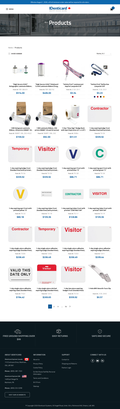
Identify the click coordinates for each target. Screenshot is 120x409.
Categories (59, 29)
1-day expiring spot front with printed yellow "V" (20, 209)
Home (10, 48)
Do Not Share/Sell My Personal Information (44, 372)
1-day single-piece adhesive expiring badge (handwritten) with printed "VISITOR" (73, 249)
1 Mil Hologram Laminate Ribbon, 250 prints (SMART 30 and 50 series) (20, 129)
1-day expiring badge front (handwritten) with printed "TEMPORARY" (20, 169)
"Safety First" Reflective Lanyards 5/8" (99, 85)
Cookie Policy (38, 367)
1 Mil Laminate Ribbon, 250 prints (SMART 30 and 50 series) (47, 129)
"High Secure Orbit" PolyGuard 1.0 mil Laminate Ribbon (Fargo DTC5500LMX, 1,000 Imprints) (47, 85)
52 (66, 306)
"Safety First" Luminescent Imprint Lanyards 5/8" (73, 85)
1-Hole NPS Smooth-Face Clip (100, 288)
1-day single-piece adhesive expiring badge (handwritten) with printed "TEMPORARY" (47, 249)
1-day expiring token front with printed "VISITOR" (100, 209)
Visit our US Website (17, 394)
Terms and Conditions (41, 378)
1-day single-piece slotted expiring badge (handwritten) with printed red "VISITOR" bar (46, 289)
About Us (36, 359)
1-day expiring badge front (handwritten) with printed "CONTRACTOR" (100, 129)
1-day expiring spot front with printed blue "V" (73, 169)
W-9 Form (36, 382)
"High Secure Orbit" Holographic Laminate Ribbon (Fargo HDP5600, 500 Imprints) (20, 85)
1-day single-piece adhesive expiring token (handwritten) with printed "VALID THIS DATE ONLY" (20, 289)
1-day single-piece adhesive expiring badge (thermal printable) (99, 249)
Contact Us (65, 359)
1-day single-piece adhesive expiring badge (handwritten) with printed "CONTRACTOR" (20, 249)
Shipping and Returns (69, 363)
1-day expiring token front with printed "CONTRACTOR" (73, 209)
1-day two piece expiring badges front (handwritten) (73, 289)
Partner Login (66, 367)
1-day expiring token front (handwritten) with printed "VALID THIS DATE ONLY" (47, 209)
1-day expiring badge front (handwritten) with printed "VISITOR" (47, 169)
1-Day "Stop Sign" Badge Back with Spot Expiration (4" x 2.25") (73, 129)
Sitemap (36, 386)
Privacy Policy (38, 363)
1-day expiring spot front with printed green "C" (99, 169)
